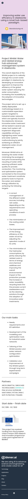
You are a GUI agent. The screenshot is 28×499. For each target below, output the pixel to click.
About (3, 482)
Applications (5, 472)
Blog (2, 479)
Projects (3, 475)
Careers (3, 485)
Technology (4, 469)
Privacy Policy (4, 494)
